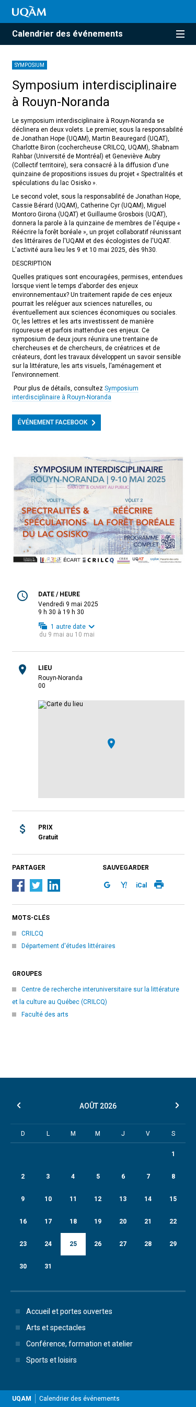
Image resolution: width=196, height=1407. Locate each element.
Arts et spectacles (56, 1327)
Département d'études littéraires (68, 946)
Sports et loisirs (51, 1360)
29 (173, 1244)
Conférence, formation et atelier (79, 1344)
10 (48, 1199)
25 (73, 1244)
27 (122, 1244)
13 (122, 1199)
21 (148, 1221)
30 (23, 1266)
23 (23, 1244)
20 (122, 1221)
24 (48, 1244)
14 (148, 1199)
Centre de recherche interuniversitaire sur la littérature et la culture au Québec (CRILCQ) (95, 996)
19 (97, 1221)
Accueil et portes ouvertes (69, 1311)
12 (97, 1199)
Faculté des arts (44, 1014)
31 (48, 1266)
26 (97, 1244)
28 (148, 1244)
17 (48, 1221)
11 (73, 1199)
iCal (141, 885)
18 (73, 1221)
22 (173, 1221)
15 (173, 1199)
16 (23, 1221)
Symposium (29, 65)
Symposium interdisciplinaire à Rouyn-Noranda (75, 393)
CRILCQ (32, 933)
